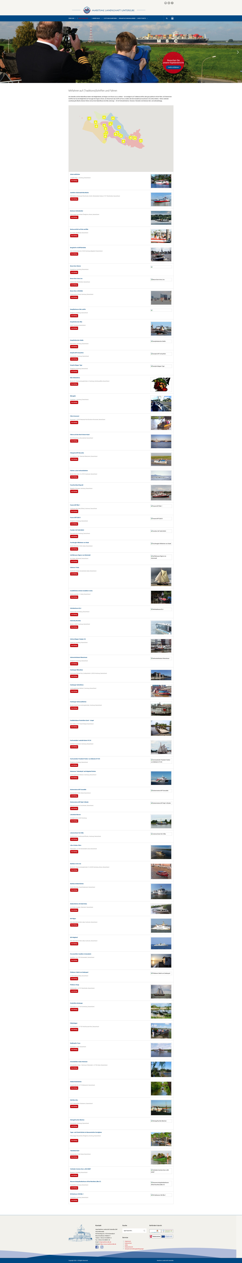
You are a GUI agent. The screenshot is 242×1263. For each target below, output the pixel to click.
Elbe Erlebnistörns (75, 377)
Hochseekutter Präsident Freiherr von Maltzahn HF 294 (85, 759)
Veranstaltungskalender (127, 18)
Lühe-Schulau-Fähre (75, 845)
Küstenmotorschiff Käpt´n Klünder (79, 802)
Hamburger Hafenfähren (76, 685)
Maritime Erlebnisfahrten (77, 883)
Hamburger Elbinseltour (76, 670)
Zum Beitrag (74, 180)
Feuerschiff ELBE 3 (75, 517)
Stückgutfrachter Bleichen (77, 1120)
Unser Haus (96, 18)
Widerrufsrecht (129, 1247)
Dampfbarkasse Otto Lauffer (78, 309)
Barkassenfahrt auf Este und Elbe (79, 229)
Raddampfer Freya (75, 1043)
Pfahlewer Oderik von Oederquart (79, 972)
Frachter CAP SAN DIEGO (77, 530)
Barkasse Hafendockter (76, 211)
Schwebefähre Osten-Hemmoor (78, 1061)
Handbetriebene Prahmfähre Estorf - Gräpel (82, 720)
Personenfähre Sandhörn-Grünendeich (80, 954)
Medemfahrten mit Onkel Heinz (78, 904)
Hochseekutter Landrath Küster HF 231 (80, 740)
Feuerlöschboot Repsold (76, 485)
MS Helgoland (74, 937)
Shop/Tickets (141, 18)
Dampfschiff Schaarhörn (77, 352)
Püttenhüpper (73, 1023)
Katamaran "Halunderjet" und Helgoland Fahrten (83, 771)
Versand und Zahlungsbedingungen (134, 1249)
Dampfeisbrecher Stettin (76, 340)
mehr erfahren (163, 46)
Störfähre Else (74, 1100)
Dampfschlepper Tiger (76, 365)
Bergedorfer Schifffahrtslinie (78, 247)
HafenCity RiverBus (75, 620)
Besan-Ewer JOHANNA (76, 291)
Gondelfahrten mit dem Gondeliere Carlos (81, 590)
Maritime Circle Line (75, 863)
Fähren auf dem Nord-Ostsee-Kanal (79, 434)
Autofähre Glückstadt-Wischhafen (79, 192)
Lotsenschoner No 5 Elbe (77, 833)
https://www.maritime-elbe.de (108, 1244)
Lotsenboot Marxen (75, 814)
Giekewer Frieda (74, 567)
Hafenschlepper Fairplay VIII (78, 639)
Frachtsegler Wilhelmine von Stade (79, 542)
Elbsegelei (73, 396)
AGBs (126, 1245)
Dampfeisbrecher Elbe (76, 322)
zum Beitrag (74, 217)
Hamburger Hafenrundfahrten (78, 701)
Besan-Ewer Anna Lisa (76, 278)
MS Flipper (73, 918)
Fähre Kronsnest (74, 416)
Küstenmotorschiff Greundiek (78, 789)
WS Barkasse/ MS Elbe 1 (76, 1194)
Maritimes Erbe (83, 18)
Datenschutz (128, 1243)
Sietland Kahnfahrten (75, 1081)
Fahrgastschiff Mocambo (77, 453)
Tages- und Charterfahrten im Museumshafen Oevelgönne (86, 1132)
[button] (113, 125)
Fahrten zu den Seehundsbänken (79, 470)
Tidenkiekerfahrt (74, 1150)
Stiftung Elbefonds (110, 18)
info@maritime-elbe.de (105, 1242)
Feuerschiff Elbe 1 (75, 505)
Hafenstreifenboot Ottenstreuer (78, 657)
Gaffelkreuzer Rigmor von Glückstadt (80, 555)
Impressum (128, 1241)
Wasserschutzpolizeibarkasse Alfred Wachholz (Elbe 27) (85, 1181)
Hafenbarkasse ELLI (75, 608)
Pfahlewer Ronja (74, 984)
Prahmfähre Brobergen (76, 1003)
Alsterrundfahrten (75, 174)
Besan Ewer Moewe (75, 266)
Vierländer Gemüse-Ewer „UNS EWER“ (80, 1169)
